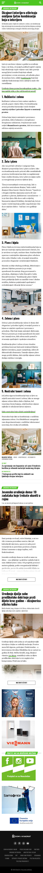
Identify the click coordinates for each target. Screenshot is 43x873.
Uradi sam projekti (26, 855)
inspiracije (23, 457)
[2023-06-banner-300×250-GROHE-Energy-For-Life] (18, 716)
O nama (7, 858)
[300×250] (18, 747)
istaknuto (32, 457)
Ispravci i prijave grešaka (19, 858)
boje (15, 457)
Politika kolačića (35, 858)
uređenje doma (7, 459)
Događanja (37, 855)
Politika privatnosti (22, 861)
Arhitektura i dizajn (29, 852)
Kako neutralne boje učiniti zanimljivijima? (18, 411)
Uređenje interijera (15, 852)
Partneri (36, 849)
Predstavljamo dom (25, 849)
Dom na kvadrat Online (10, 849)
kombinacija (26, 78)
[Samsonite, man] (18, 813)
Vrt (16, 855)
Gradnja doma (9, 855)
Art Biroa (12, 655)
